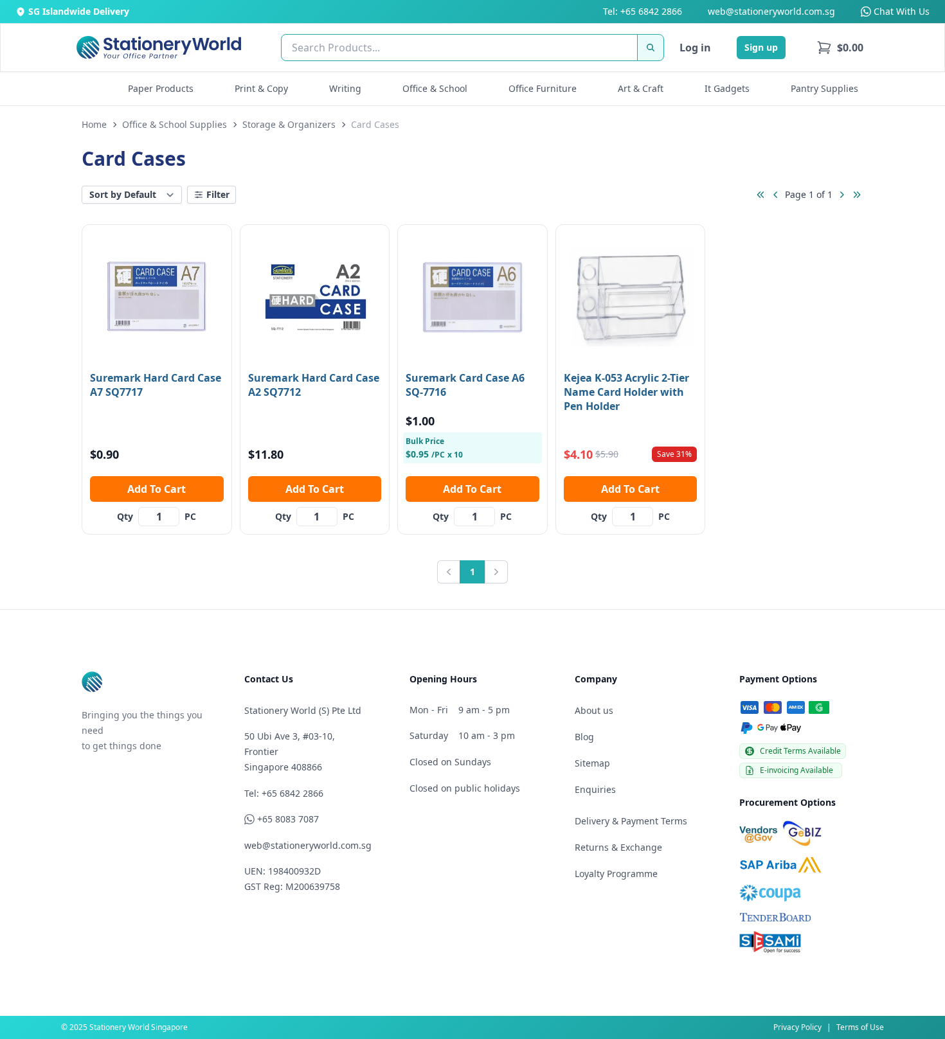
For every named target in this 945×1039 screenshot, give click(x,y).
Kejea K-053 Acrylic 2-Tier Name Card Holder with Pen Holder (626, 392)
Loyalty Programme (616, 873)
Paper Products (161, 88)
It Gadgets (727, 88)
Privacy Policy (797, 1027)
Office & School (434, 88)
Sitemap (592, 763)
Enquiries (595, 789)
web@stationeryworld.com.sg (771, 11)
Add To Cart (156, 489)
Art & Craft (640, 88)
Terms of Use (860, 1027)
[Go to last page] (857, 194)
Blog (584, 737)
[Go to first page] (760, 194)
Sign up (761, 47)
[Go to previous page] (776, 194)
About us (594, 710)
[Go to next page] (841, 194)
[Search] (650, 47)
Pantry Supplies (824, 88)
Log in (695, 47)
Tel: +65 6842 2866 (642, 11)
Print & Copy (261, 88)
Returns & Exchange (618, 847)
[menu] (840, 47)
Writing (345, 88)
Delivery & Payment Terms (631, 821)
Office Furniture (543, 88)
